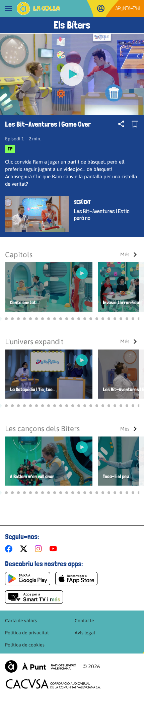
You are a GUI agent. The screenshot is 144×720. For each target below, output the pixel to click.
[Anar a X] (25, 549)
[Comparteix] (121, 124)
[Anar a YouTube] (55, 549)
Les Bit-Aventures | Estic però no (102, 214)
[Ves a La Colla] (38, 8)
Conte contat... (24, 303)
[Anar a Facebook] (10, 549)
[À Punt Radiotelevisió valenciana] (40, 666)
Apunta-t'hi (128, 8)
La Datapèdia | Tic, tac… (32, 390)
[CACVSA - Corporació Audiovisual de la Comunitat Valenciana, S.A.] (53, 684)
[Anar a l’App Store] (76, 578)
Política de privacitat (27, 632)
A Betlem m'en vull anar (32, 477)
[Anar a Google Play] (27, 578)
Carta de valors (21, 620)
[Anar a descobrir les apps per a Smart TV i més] (34, 597)
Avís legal (85, 632)
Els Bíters (72, 25)
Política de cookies (25, 644)
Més (124, 254)
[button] (6, 318)
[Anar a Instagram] (40, 549)
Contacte (84, 620)
